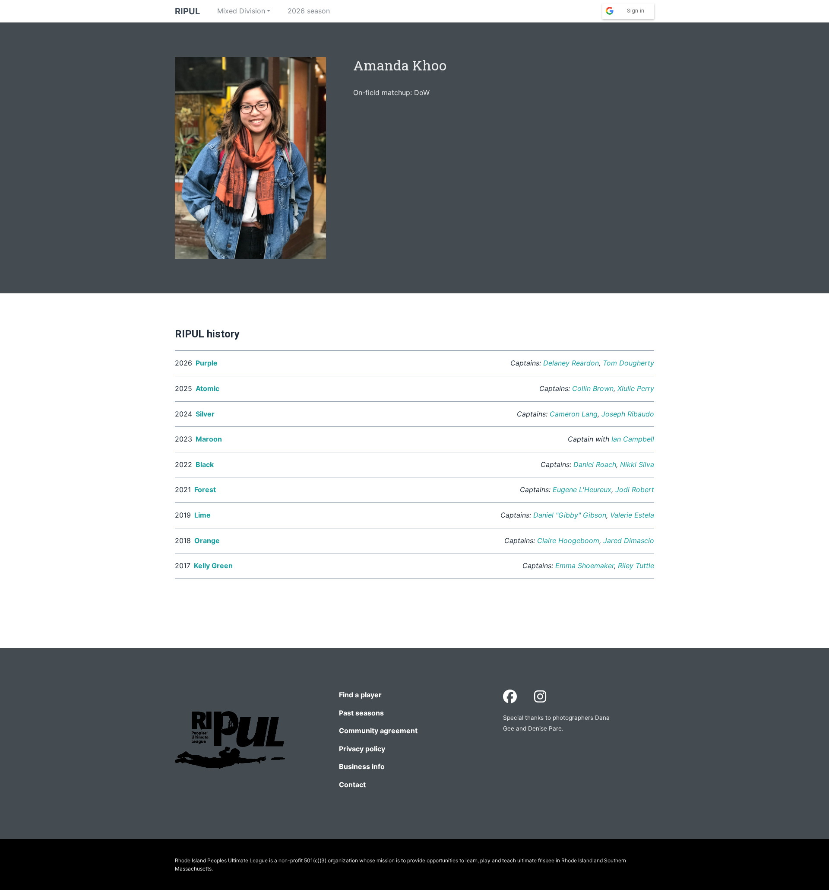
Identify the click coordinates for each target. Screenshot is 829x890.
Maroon (209, 439)
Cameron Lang (574, 414)
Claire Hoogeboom (568, 540)
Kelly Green (213, 565)
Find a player (360, 694)
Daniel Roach (594, 464)
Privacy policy (362, 748)
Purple (207, 363)
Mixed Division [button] (241, 10)
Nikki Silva (637, 464)
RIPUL (187, 11)
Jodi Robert (634, 489)
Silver (205, 414)
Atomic (207, 388)
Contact (352, 784)
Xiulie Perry (635, 388)
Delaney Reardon (571, 363)
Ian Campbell (632, 439)
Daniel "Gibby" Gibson (569, 515)
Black (205, 464)
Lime (202, 515)
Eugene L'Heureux (582, 489)
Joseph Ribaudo (627, 414)
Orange (207, 540)
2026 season (309, 10)
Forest (205, 489)
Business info (362, 766)
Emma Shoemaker (584, 565)
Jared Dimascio (628, 540)
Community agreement (378, 730)
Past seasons (361, 713)
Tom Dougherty (628, 363)
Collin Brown (593, 388)
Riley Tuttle (636, 565)
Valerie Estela (632, 515)
